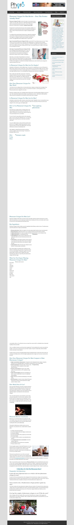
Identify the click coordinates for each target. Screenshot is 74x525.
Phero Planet (19, 6)
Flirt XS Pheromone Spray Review (58, 60)
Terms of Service (47, 522)
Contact (36, 522)
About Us (25, 522)
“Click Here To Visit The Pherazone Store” (29, 469)
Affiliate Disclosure (31, 522)
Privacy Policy (41, 522)
